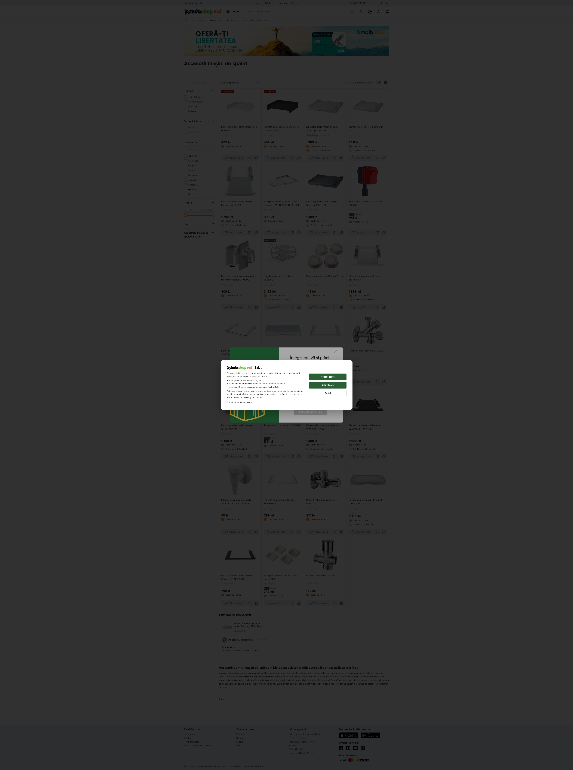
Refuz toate (328, 385)
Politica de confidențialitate (239, 402)
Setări (328, 393)
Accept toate (328, 376)
